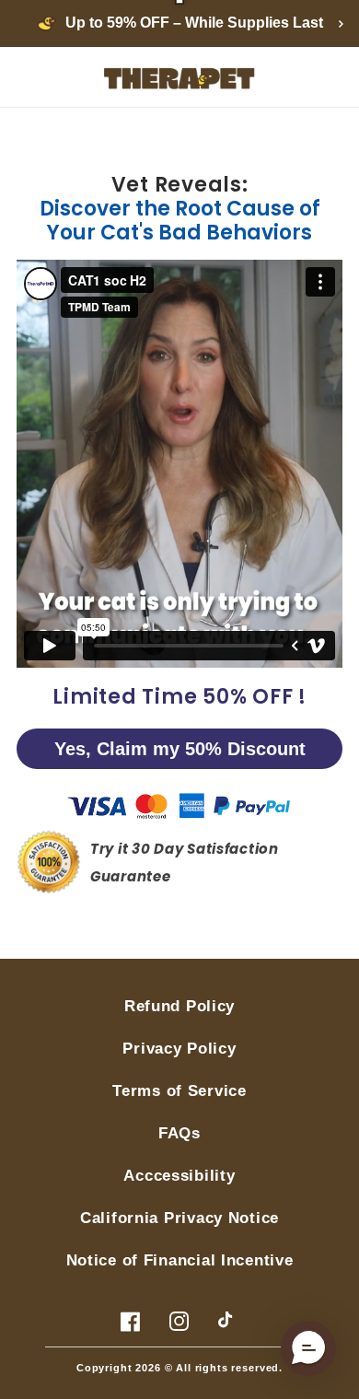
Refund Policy (179, 1006)
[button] (308, 1348)
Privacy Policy (179, 1048)
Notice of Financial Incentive (180, 1260)
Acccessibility (179, 1175)
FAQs (179, 1133)
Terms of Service (179, 1091)
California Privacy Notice (179, 1218)
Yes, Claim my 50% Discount (180, 749)
